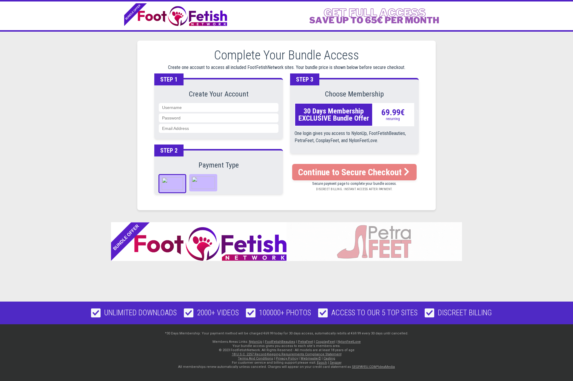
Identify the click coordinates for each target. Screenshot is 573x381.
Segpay (335, 363)
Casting (329, 358)
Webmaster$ (311, 358)
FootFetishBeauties (280, 342)
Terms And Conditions (255, 358)
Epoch (322, 363)
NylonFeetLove (349, 342)
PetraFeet (305, 342)
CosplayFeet (325, 342)
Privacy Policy (287, 358)
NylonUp (255, 342)
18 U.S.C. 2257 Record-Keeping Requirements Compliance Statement (286, 354)
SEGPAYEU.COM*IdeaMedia (373, 367)
